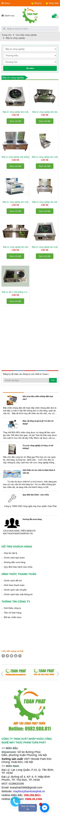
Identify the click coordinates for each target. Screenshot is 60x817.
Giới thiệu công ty (12, 608)
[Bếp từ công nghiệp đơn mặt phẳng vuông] (44, 231)
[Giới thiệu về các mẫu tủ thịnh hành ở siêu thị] (12, 474)
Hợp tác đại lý (10, 553)
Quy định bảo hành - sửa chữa (36, 495)
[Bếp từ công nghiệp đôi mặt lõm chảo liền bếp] (15, 231)
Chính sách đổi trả (13, 580)
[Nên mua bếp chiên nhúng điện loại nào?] (12, 400)
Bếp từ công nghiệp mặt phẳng (15, 157)
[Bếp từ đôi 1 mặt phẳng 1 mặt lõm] (15, 276)
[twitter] (7, 656)
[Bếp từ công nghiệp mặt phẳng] (15, 141)
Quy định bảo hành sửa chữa (18, 567)
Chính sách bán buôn (14, 557)
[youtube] (15, 656)
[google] (20, 656)
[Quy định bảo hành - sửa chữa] (12, 498)
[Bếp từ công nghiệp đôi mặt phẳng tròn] (44, 186)
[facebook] (3, 656)
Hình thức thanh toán (14, 585)
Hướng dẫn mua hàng (32, 519)
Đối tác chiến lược (12, 617)
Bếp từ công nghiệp (15, 38)
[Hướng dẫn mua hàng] (12, 523)
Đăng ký (38, 3)
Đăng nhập (53, 3)
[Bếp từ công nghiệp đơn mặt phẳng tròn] (44, 141)
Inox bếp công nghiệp (26, 35)
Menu (7, 3)
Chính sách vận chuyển (15, 590)
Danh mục (10, 15)
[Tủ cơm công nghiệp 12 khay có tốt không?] (12, 449)
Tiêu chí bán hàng (12, 612)
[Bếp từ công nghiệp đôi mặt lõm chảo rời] (44, 96)
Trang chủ (6, 35)
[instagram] (11, 656)
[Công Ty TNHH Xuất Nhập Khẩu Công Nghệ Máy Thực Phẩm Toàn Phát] (30, 15)
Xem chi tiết (15, 121)
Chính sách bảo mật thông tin (18, 594)
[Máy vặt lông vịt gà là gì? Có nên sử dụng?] (12, 425)
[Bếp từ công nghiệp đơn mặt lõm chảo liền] (15, 186)
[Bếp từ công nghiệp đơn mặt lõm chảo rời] (15, 96)
